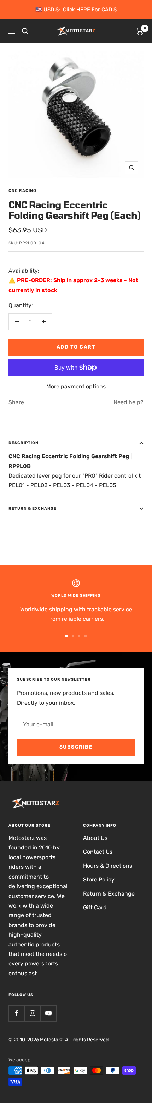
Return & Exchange (32, 508)
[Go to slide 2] (73, 636)
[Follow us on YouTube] (48, 1013)
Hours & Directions (107, 865)
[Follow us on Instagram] (32, 1013)
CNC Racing (22, 190)
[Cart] (140, 31)
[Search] (25, 31)
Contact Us (97, 851)
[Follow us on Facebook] (16, 1013)
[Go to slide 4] (85, 636)
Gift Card (95, 907)
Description (23, 443)
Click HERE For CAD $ (90, 9)
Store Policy (99, 879)
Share (16, 402)
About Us (95, 838)
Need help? (128, 402)
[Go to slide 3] (79, 636)
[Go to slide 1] (66, 636)
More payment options (76, 386)
